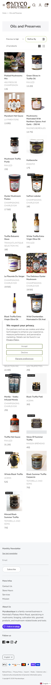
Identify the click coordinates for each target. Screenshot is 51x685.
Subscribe (11, 569)
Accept (24, 346)
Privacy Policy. (12, 339)
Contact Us (7, 586)
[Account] (40, 4)
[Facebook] (3, 642)
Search (26, 672)
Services (6, 594)
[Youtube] (7, 642)
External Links (41, 672)
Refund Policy (7, 672)
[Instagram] (11, 642)
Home (4, 13)
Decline (24, 352)
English (7, 657)
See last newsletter (9, 553)
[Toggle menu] (3, 5)
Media (33, 672)
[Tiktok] (15, 642)
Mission (5, 599)
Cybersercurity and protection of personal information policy (22, 675)
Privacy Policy (17, 672)
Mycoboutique (19, 678)
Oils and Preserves (15, 13)
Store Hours (7, 590)
